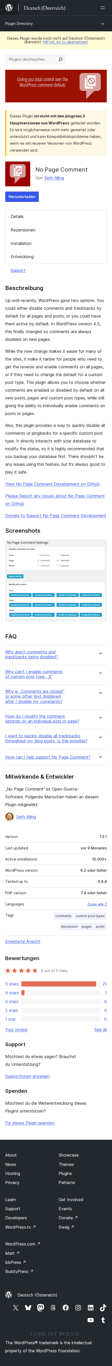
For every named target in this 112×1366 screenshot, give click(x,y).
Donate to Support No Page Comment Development (55, 515)
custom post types (90, 916)
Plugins (65, 1173)
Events (65, 1208)
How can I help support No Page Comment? (47, 757)
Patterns (67, 1182)
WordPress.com (23, 1244)
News (10, 1164)
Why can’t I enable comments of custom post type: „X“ (34, 674)
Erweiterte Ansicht (22, 941)
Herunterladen (22, 196)
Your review (16, 1029)
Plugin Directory (19, 23)
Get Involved (71, 1199)
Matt (12, 1253)
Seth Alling (54, 177)
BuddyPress (19, 1271)
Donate (68, 1217)
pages (87, 926)
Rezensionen (23, 230)
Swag (66, 1227)
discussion (69, 926)
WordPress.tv (20, 1227)
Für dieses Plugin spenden (30, 1122)
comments (63, 916)
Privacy (12, 1182)
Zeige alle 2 (97, 904)
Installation (21, 243)
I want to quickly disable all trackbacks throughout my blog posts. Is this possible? (46, 738)
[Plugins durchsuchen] (60, 59)
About (11, 1155)
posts (100, 926)
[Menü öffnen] (103, 8)
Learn (10, 1199)
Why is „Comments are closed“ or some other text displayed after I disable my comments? (34, 696)
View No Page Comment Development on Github (52, 484)
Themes (66, 1164)
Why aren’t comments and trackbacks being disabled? (31, 654)
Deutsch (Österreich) (37, 1295)
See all (100, 1029)
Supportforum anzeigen (27, 1076)
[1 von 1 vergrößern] (99, 546)
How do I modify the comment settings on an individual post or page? (42, 719)
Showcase (69, 1155)
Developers (16, 1217)
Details (17, 216)
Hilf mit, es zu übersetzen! (65, 42)
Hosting (12, 1173)
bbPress (15, 1262)
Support (18, 270)
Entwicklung (22, 256)
